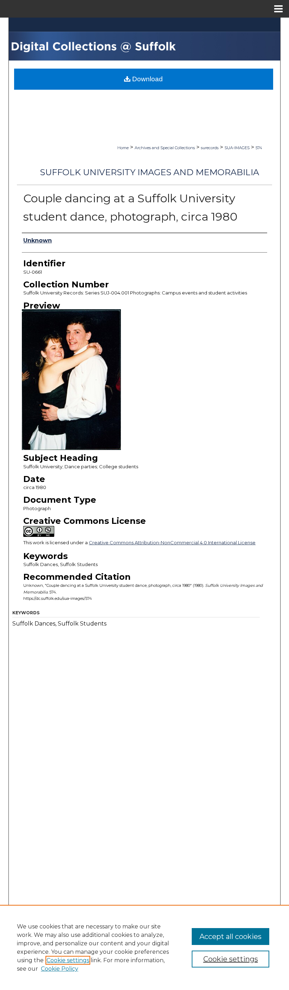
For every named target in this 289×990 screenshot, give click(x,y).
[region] (144, 947)
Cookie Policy (59, 968)
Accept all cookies (230, 936)
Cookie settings (68, 960)
